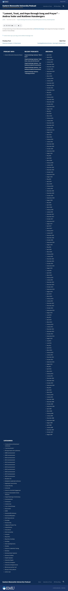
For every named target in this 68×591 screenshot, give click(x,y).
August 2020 (49, 153)
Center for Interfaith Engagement (13, 490)
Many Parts (7, 536)
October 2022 (50, 104)
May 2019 (49, 179)
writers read (7, 571)
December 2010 (50, 378)
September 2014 (50, 289)
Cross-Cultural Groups (10, 506)
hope (11, 35)
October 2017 (50, 219)
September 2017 (50, 221)
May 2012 (49, 345)
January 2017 (50, 233)
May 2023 (49, 92)
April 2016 (49, 249)
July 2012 (49, 340)
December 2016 (50, 235)
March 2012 (49, 350)
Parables (7, 546)
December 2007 (50, 429)
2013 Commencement (10, 464)
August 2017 (49, 223)
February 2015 (50, 277)
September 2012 (50, 336)
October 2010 (50, 383)
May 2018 (49, 202)
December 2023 (50, 83)
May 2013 (49, 317)
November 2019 (50, 169)
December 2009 (50, 399)
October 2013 (50, 308)
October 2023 (50, 87)
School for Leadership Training (12, 548)
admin (4, 19)
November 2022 (50, 101)
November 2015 (50, 261)
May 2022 (49, 111)
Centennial (7, 488)
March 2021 (49, 137)
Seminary (44, 19)
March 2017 (49, 228)
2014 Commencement (10, 467)
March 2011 (49, 371)
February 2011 (50, 373)
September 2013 (50, 310)
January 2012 (50, 354)
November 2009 (50, 401)
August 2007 (49, 434)
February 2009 (50, 413)
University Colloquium (10, 562)
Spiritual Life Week (9, 555)
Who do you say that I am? (11, 567)
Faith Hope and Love (9, 518)
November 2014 (50, 284)
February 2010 (50, 394)
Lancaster (7, 534)
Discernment (8, 508)
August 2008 (49, 422)
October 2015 (50, 263)
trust (32, 35)
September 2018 (50, 198)
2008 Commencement (10, 453)
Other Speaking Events (10, 543)
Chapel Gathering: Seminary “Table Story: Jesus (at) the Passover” (33, 60)
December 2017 (50, 214)
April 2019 (49, 181)
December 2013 (50, 303)
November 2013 (50, 305)
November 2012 (50, 331)
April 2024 (49, 73)
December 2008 (50, 418)
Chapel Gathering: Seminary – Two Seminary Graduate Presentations (33, 64)
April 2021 (49, 134)
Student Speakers (51, 19)
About (39, 582)
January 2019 (50, 188)
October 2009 (50, 404)
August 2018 (49, 200)
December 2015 (50, 258)
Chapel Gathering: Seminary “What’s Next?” (33, 55)
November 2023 (50, 85)
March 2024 (49, 76)
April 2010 (49, 390)
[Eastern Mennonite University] (8, 588)
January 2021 (50, 141)
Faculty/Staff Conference (10, 513)
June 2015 (49, 270)
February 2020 (50, 162)
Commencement (9, 499)
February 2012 (50, 352)
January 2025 (50, 62)
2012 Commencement (10, 462)
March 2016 (49, 251)
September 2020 (50, 151)
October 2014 (50, 287)
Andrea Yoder (7, 35)
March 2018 (49, 207)
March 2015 (49, 275)
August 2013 (49, 312)
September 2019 (50, 174)
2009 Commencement (10, 455)
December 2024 (50, 64)
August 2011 (49, 364)
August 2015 (49, 268)
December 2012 (50, 329)
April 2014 (49, 294)
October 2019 (50, 172)
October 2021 (50, 127)
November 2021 (50, 125)
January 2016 (50, 256)
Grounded (7, 520)
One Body (7, 541)
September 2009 (50, 406)
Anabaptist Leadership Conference (13, 481)
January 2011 (50, 376)
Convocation (8, 501)
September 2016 (50, 242)
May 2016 (49, 247)
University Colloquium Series (11, 564)
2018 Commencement (10, 476)
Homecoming (8, 522)
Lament (19, 35)
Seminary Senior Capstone (11, 553)
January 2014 (50, 301)
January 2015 (50, 279)
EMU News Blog (57, 6)
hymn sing (15, 35)
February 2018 (50, 209)
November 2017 (50, 216)
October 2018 (50, 195)
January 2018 (50, 212)
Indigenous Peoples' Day (10, 525)
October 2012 (50, 333)
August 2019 (49, 176)
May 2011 (49, 366)
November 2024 (50, 66)
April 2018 (49, 205)
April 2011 (49, 368)
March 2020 (49, 160)
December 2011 (50, 357)
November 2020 (50, 146)
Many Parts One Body (10, 539)
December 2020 (50, 144)
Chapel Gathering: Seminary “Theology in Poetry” (31, 72)
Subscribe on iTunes (47, 6)
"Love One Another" (9, 448)
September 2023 (50, 90)
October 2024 (50, 69)
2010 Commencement (10, 457)
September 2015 (50, 265)
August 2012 (49, 338)
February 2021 (50, 139)
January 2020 (50, 165)
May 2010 (49, 387)
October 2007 (50, 432)
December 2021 (50, 123)
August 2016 (49, 244)
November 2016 (50, 237)
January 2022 (50, 120)
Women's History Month (10, 569)
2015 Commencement (10, 469)
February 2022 (50, 118)
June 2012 (49, 343)
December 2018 (50, 190)
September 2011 (50, 362)
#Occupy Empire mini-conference (12, 450)
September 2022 (50, 106)
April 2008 (49, 425)
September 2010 (50, 385)
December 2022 (50, 99)
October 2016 (50, 240)
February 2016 (50, 254)
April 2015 (49, 272)
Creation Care (8, 504)
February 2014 (50, 298)
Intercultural (8, 529)
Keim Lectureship (9, 532)
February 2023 (50, 97)
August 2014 (49, 291)
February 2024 (50, 78)
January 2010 (50, 397)
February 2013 (50, 324)
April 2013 (49, 319)
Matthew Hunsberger (39, 28)
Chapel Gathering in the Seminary (24, 19)
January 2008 (50, 427)
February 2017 (50, 230)
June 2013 (49, 315)
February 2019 (50, 186)
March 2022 (49, 116)
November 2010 (50, 380)
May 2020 (49, 155)
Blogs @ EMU (62, 1)
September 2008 (50, 420)
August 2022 (49, 109)
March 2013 (49, 322)
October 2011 (50, 359)
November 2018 (50, 193)
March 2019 (49, 183)
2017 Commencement (10, 474)
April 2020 (49, 158)
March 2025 (49, 57)
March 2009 (49, 411)
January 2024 (50, 80)
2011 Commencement (10, 460)
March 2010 (49, 392)
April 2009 (49, 408)
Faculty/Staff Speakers (37, 19)
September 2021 (50, 130)
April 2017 (49, 226)
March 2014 (49, 296)
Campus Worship (9, 485)
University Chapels (9, 560)
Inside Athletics (8, 527)
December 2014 (50, 282)
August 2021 (49, 132)
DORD (6, 511)
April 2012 (49, 347)
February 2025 (50, 59)
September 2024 (50, 71)
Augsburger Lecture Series (11, 483)
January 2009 (50, 415)
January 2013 (50, 326)
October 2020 (50, 148)
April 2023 (49, 94)
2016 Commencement (10, 471)
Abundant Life (8, 478)
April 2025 (49, 55)
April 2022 (49, 113)
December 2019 (50, 167)
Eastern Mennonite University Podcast (19, 6)
